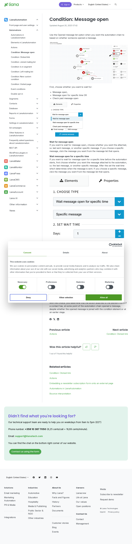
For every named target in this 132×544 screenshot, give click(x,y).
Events (55, 531)
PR (6, 505)
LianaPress (15, 173)
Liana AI (14, 198)
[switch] (51, 287)
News (12, 210)
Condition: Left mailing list (22, 72)
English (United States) (98, 4)
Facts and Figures (60, 497)
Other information (18, 204)
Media (103, 489)
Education (33, 497)
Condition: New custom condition (21, 77)
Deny (28, 297)
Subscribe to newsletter (111, 494)
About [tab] (105, 252)
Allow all (104, 297)
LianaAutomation (18, 19)
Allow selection (66, 297)
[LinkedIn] (58, 319)
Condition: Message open (23, 52)
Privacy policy (113, 512)
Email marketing (12, 493)
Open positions (83, 506)
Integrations (10, 517)
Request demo (107, 499)
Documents (57, 510)
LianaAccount (16, 192)
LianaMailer (15, 161)
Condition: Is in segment (21, 67)
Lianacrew (81, 493)
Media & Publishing (37, 506)
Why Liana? (58, 493)
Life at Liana (82, 497)
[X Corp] (54, 319)
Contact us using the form (25, 451)
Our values (81, 502)
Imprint (102, 512)
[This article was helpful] (86, 347)
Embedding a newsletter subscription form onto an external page (81, 383)
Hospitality (33, 502)
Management (82, 523)
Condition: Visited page (21, 84)
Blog (54, 527)
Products (78, 4)
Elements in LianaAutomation (23, 42)
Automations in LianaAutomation (65, 388)
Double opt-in (17, 94)
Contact (80, 519)
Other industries (36, 518)
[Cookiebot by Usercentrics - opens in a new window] (111, 245)
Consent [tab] (27, 252)
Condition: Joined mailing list (23, 62)
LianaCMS (14, 179)
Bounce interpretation (60, 393)
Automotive (33, 493)
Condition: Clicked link (117, 334)
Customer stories (60, 523)
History (55, 502)
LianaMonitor (16, 167)
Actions (53, 334)
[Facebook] (51, 319)
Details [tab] (66, 252)
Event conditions (18, 89)
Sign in (67, 4)
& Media (11, 505)
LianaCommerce (17, 186)
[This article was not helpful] (95, 347)
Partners (56, 506)
